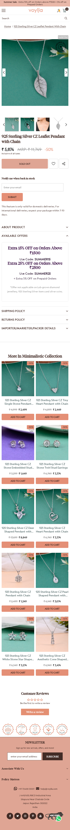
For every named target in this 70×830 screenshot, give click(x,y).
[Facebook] (10, 816)
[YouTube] (40, 816)
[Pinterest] (33, 816)
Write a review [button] (35, 712)
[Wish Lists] (53, 164)
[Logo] (36, 10)
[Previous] (4, 72)
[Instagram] (25, 816)
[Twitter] (17, 816)
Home (7, 26)
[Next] (66, 72)
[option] (35, 3)
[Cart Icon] (64, 10)
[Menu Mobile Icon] (4, 11)
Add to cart (18, 416)
